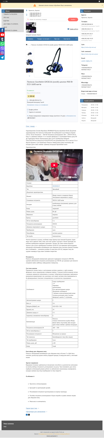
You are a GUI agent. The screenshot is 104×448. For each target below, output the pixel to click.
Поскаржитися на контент (46, 434)
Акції (5, 426)
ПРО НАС (6, 17)
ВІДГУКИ (6, 21)
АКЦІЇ (5, 27)
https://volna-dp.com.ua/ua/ (89, 54)
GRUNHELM (56, 186)
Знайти (73, 19)
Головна (30, 39)
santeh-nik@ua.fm (86, 61)
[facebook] (27, 415)
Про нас (57, 39)
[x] (29, 415)
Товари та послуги (43, 39)
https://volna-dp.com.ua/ (88, 47)
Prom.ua (61, 432)
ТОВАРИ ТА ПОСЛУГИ (10, 14)
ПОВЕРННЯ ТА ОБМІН (10, 30)
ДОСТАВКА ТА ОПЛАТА (11, 24)
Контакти (67, 39)
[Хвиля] (31, 27)
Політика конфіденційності (62, 434)
